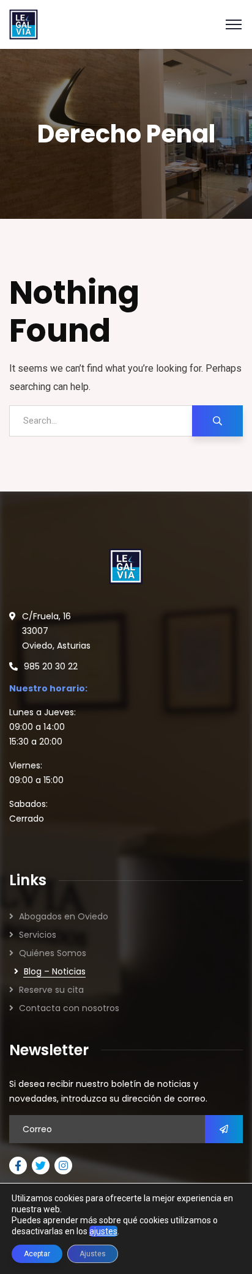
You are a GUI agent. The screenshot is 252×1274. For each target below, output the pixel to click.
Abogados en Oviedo (63, 916)
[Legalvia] (23, 23)
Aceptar (37, 1254)
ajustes (103, 1231)
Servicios (37, 935)
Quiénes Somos (52, 953)
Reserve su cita (51, 990)
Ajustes (93, 1254)
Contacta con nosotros (69, 1008)
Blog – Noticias (55, 971)
